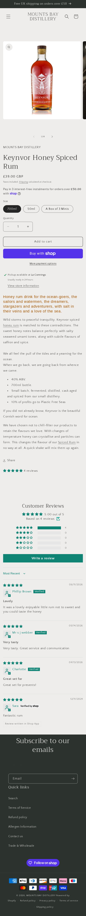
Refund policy (17, 817)
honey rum (11, 325)
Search (13, 798)
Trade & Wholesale (21, 845)
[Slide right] (52, 136)
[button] (8, 16)
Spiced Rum (67, 442)
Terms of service (68, 900)
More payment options (43, 263)
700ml (12, 209)
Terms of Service (19, 808)
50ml (31, 209)
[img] (13, 585)
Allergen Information (22, 826)
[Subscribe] (72, 779)
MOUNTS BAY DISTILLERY (41, 895)
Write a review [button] (43, 558)
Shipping (23, 182)
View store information (23, 286)
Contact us (15, 836)
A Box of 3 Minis (57, 209)
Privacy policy (47, 900)
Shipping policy (45, 907)
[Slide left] (33, 136)
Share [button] (11, 460)
